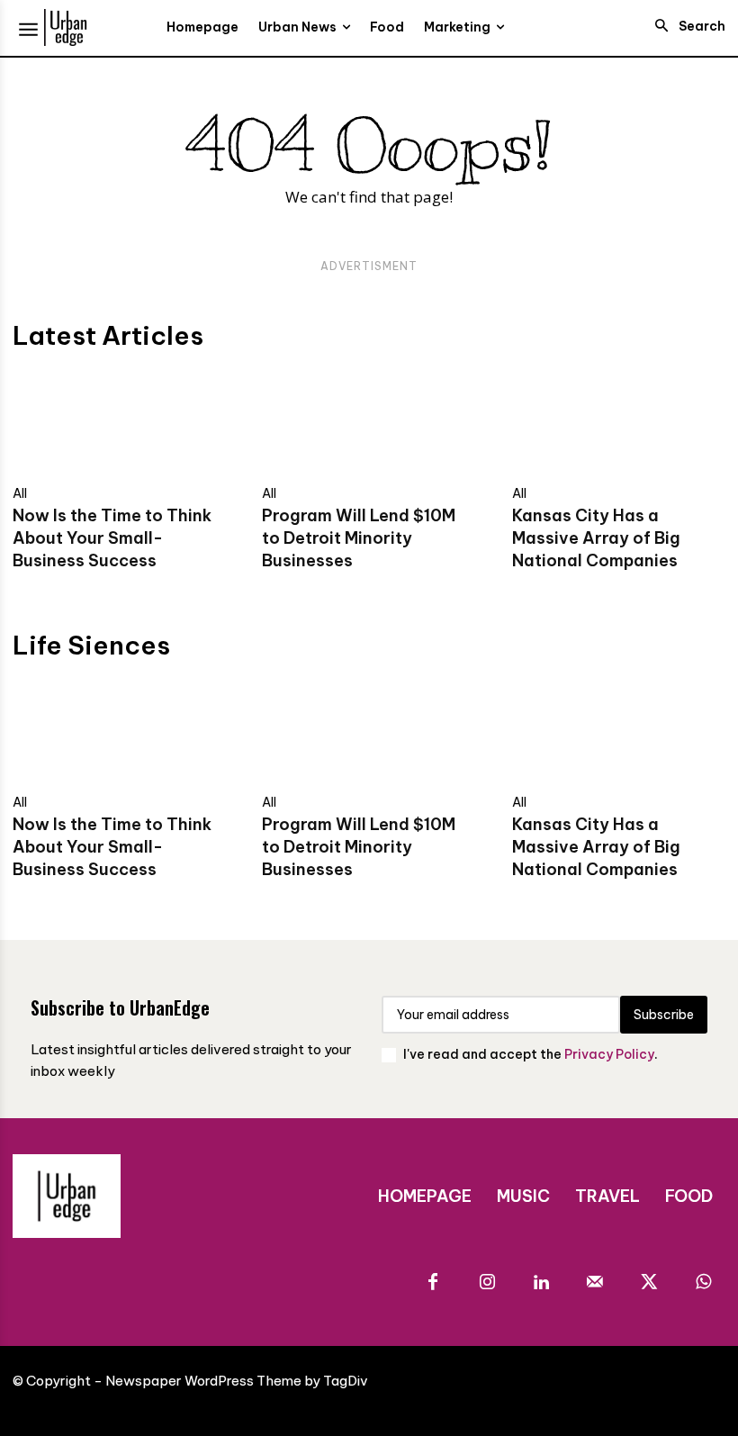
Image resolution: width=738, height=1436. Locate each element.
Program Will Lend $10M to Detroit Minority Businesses (358, 538)
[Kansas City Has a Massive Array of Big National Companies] (618, 421)
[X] (648, 1282)
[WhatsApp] (702, 1282)
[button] (684, 26)
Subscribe (664, 1015)
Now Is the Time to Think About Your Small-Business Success (112, 538)
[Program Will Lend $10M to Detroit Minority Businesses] (368, 421)
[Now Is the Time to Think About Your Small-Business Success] (119, 421)
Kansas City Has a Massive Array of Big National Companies (596, 538)
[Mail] (594, 1282)
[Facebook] (432, 1282)
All (20, 493)
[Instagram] (486, 1282)
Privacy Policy (609, 1054)
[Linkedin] (540, 1282)
